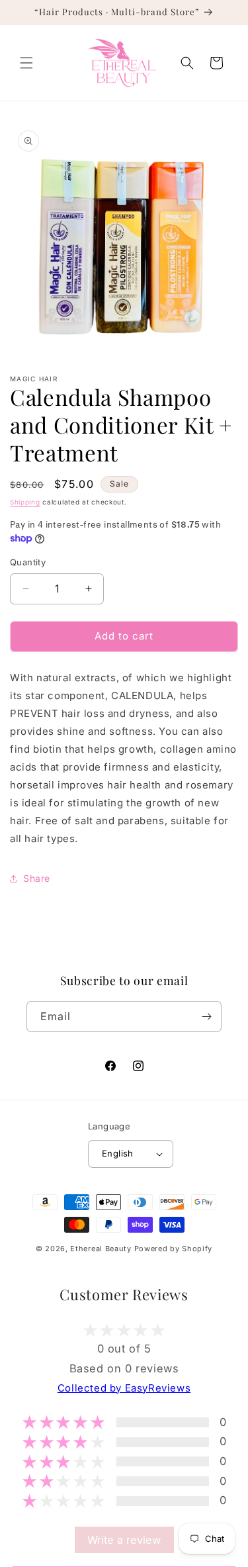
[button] (26, 62)
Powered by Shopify (173, 1248)
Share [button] (36, 878)
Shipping (25, 502)
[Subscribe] (206, 1016)
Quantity (28, 562)
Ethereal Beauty (102, 1248)
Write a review (124, 1539)
